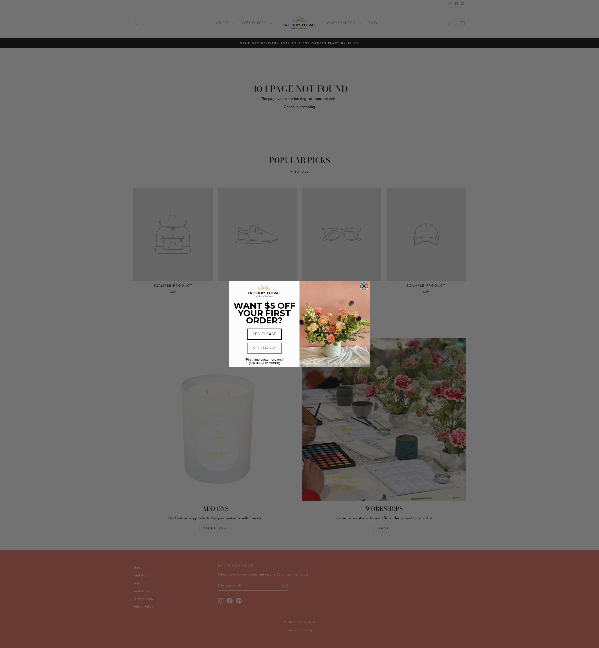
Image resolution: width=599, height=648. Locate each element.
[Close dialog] (364, 286)
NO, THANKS (264, 348)
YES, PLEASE (264, 334)
